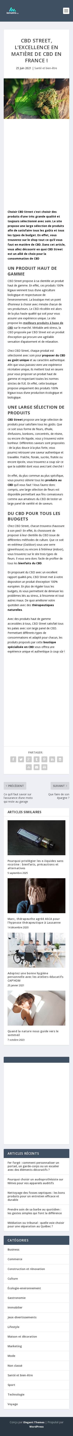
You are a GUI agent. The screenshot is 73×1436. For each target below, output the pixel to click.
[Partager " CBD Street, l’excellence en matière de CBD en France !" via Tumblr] (36, 759)
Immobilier (15, 1307)
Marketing (15, 1346)
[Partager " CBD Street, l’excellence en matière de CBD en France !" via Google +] (29, 759)
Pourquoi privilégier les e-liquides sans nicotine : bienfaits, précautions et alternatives (35, 864)
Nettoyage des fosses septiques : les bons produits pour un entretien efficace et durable (36, 1196)
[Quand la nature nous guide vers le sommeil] (37, 1008)
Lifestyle (13, 1327)
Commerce (15, 1259)
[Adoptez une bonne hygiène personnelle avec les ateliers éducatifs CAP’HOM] (37, 950)
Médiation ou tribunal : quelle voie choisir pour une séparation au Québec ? (36, 1224)
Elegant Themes (33, 1422)
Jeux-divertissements (22, 1317)
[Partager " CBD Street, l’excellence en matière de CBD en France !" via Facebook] (13, 759)
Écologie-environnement (24, 1288)
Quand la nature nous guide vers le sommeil (33, 1033)
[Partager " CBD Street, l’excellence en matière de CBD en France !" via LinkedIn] (52, 759)
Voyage (13, 1404)
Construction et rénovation (26, 1269)
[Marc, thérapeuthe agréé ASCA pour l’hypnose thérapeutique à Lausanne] (37, 895)
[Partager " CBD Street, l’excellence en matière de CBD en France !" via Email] (36, 767)
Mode (11, 1356)
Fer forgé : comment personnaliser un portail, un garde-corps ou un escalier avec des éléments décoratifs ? (33, 1166)
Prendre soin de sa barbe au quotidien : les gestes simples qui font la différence (35, 1211)
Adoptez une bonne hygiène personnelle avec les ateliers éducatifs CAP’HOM (35, 976)
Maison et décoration (22, 1336)
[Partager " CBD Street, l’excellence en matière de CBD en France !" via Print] (44, 767)
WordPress (36, 1426)
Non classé (15, 1365)
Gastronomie (17, 1298)
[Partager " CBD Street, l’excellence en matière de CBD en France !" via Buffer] (60, 759)
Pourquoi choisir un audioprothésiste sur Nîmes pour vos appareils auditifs (35, 1181)
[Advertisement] (37, 165)
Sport (11, 1385)
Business (13, 1249)
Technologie (16, 1394)
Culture (13, 1278)
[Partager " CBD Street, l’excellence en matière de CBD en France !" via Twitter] (21, 759)
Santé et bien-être (45, 68)
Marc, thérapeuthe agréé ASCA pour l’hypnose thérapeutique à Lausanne (34, 920)
